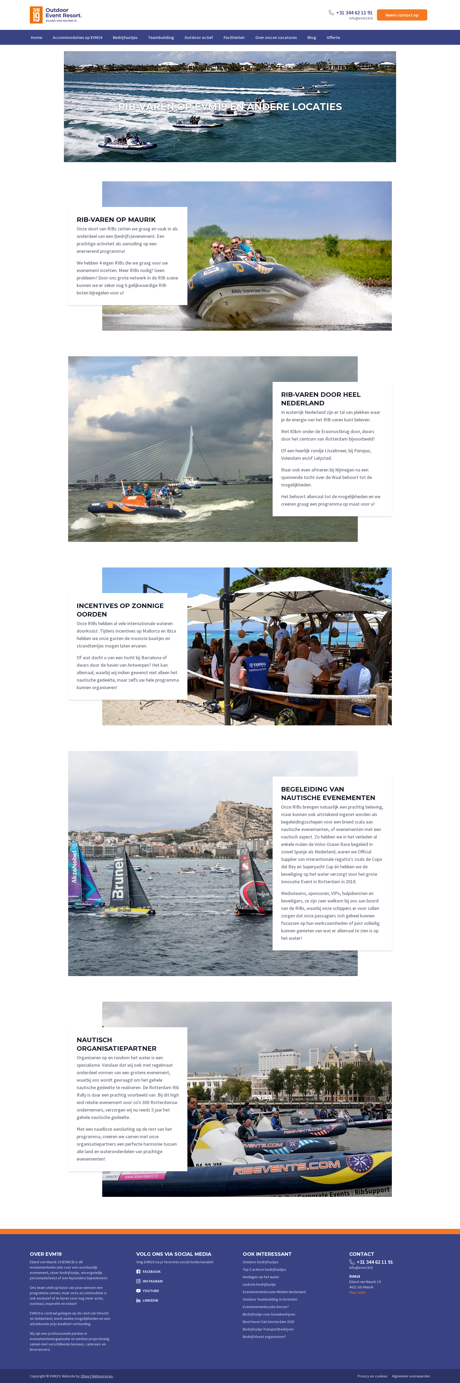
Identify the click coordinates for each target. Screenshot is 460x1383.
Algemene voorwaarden (411, 1376)
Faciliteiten (234, 37)
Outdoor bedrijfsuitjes (260, 1262)
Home (36, 37)
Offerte (333, 37)
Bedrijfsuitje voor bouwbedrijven (269, 1314)
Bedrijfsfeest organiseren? (264, 1336)
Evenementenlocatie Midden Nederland (274, 1291)
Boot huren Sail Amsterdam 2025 (268, 1321)
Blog (311, 37)
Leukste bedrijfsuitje (259, 1284)
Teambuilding (161, 37)
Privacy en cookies (373, 1376)
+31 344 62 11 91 (354, 12)
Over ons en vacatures (276, 37)
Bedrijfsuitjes (125, 37)
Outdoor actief (198, 37)
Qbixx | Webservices (97, 1376)
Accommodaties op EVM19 (77, 37)
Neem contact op (402, 15)
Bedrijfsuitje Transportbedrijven (268, 1329)
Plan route (357, 1292)
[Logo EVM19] (56, 14)
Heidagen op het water (261, 1276)
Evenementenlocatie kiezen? (266, 1306)
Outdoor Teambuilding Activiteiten (270, 1299)
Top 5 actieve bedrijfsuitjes (264, 1269)
